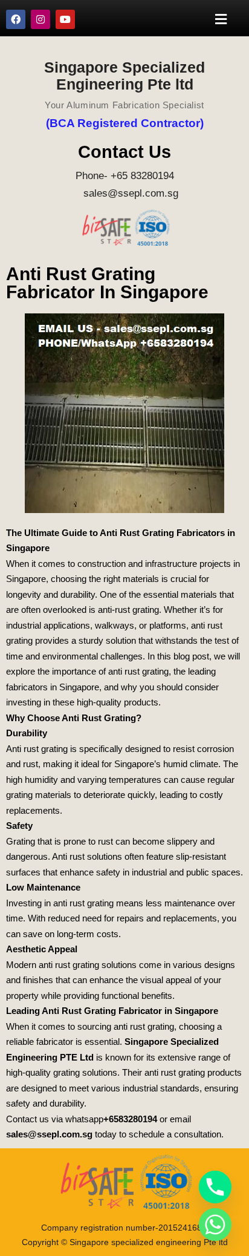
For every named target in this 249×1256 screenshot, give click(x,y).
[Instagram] (40, 19)
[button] (221, 19)
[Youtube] (65, 19)
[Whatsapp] (215, 1224)
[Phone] (215, 1187)
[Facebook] (15, 19)
